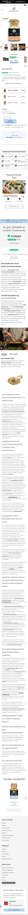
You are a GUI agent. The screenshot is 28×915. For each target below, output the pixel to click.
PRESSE (3, 880)
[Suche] (22, 5)
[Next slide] (23, 197)
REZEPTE (4, 823)
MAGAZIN (4, 833)
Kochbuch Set (13, 56)
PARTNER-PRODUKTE (7, 859)
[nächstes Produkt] (25, 66)
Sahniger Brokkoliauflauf (11, 196)
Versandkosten (12, 113)
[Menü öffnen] (2, 9)
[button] (7, 156)
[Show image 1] (6, 47)
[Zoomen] (24, 40)
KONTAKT (4, 877)
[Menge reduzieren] (5, 117)
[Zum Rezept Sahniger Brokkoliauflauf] (14, 187)
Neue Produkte (6, 828)
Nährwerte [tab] (13, 354)
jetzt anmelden (14, 910)
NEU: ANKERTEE (5, 840)
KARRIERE (4, 849)
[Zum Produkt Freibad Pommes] (14, 791)
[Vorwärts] (27, 47)
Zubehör (4, 825)
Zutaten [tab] (4, 354)
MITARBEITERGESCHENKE (8, 835)
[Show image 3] (21, 47)
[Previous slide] (5, 197)
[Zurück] (1, 47)
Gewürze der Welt (7, 830)
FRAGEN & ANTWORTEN (7, 867)
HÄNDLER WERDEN (6, 838)
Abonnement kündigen (8, 872)
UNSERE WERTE (5, 854)
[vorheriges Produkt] (26, 66)
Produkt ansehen (14, 810)
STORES (4, 856)
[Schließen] (25, 889)
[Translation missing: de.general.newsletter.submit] (6, 903)
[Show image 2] (14, 47)
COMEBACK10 (19, 2)
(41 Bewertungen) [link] (15, 72)
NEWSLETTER (5, 875)
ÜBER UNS (4, 851)
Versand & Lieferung (7, 870)
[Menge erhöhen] (10, 117)
